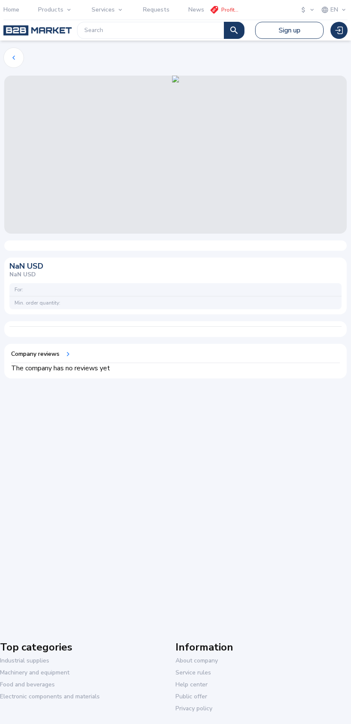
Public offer (191, 696)
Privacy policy (194, 708)
